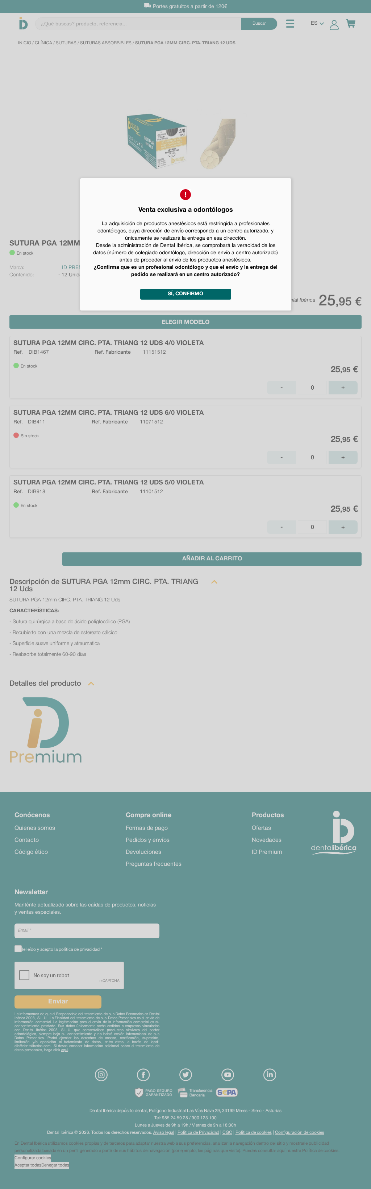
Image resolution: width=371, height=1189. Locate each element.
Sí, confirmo (185, 294)
